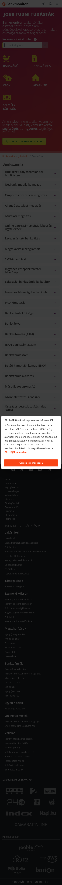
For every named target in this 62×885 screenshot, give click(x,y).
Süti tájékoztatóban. (16, 452)
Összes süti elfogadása (31, 463)
